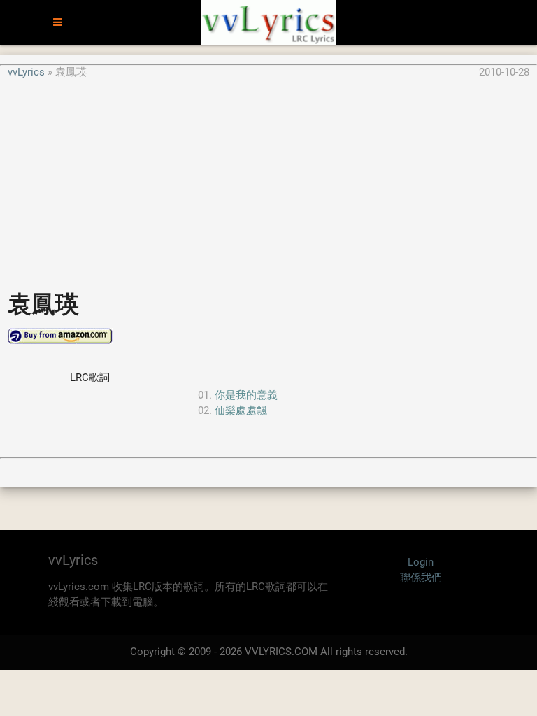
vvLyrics (26, 72)
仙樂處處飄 (241, 410)
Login (421, 562)
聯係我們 (421, 577)
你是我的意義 (246, 395)
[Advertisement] (268, 177)
